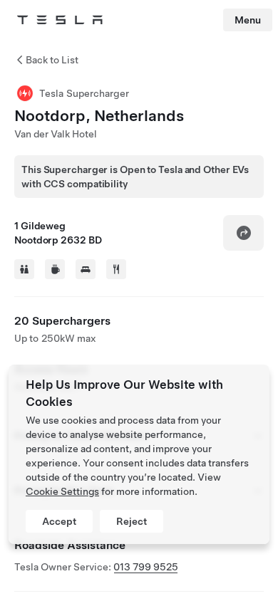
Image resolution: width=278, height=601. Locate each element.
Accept (59, 521)
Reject (131, 521)
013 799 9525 (145, 567)
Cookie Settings (62, 491)
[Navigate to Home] (60, 19)
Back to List (52, 60)
